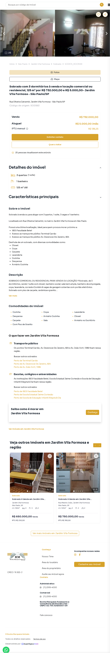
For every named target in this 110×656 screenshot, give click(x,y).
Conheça (92, 412)
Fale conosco (46, 615)
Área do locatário (50, 562)
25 (9, 52)
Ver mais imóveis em (55, 533)
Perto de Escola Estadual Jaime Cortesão (33, 394)
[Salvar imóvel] (98, 14)
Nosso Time (48, 556)
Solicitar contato (55, 137)
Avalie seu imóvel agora (53, 574)
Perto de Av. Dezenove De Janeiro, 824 (32, 364)
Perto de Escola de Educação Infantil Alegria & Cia (37, 398)
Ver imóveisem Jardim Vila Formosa (26, 429)
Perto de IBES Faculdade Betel (28, 391)
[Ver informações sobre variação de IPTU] (27, 129)
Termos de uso (39, 639)
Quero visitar (55, 144)
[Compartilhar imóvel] (105, 14)
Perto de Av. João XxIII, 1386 (27, 367)
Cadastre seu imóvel (89, 564)
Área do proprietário (51, 568)
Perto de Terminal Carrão (26, 360)
